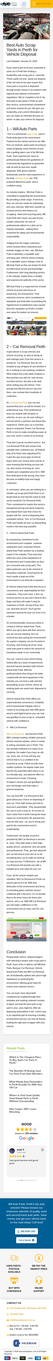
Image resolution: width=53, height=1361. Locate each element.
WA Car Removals (15, 734)
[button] (24, 4)
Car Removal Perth (18, 403)
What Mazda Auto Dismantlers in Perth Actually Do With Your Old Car (25, 1085)
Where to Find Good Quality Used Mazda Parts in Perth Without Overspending (24, 1098)
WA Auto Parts (22, 178)
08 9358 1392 (16, 1314)
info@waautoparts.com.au (22, 1320)
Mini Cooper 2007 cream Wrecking (22, 1110)
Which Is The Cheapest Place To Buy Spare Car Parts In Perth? (25, 1060)
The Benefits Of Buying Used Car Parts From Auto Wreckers (25, 1072)
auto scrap (32, 134)
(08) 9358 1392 (43, 4)
